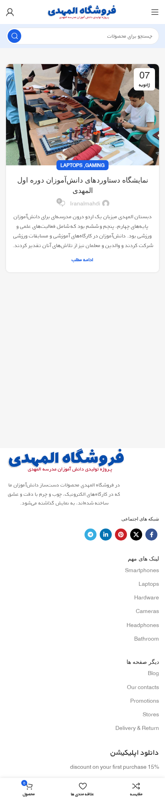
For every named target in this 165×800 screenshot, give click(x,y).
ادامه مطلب (82, 259)
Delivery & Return (137, 728)
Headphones (143, 625)
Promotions (144, 701)
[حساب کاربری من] (10, 12)
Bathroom (146, 639)
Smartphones (142, 570)
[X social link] (136, 535)
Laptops (71, 165)
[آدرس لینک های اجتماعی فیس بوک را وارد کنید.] (151, 535)
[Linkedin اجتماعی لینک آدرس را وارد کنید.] (106, 535)
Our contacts (143, 687)
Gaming (95, 165)
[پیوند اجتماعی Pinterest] (121, 535)
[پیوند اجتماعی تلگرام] (91, 535)
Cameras (147, 611)
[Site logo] (82, 11)
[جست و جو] (14, 36)
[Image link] (67, 459)
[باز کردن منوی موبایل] (155, 12)
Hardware (146, 597)
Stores (151, 714)
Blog (153, 673)
